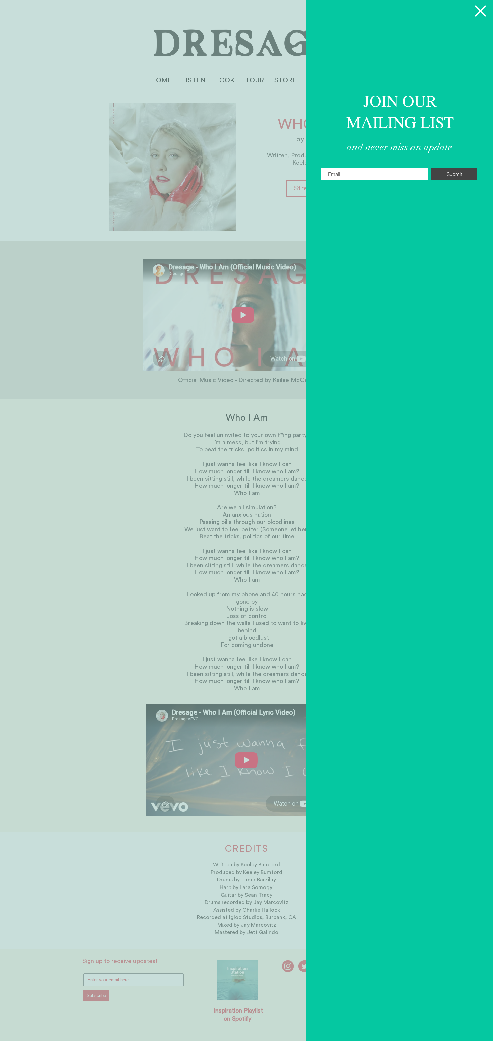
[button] (480, 11)
